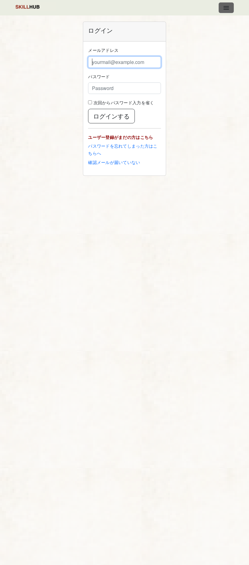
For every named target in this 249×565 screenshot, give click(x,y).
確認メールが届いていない (114, 162)
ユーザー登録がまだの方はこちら (120, 137)
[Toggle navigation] (226, 7)
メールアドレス (103, 50)
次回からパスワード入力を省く (124, 102)
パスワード (99, 76)
